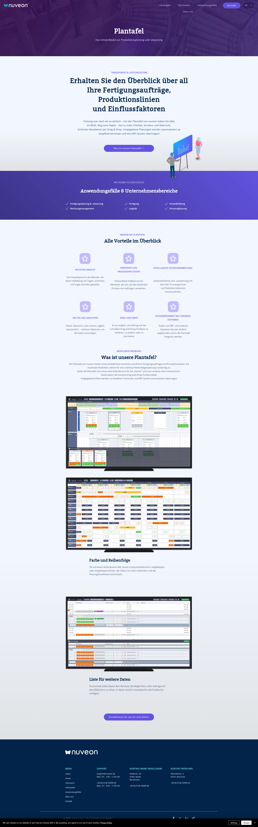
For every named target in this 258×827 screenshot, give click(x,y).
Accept (246, 822)
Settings (233, 822)
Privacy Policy (106, 822)
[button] (165, 5)
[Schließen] (254, 823)
